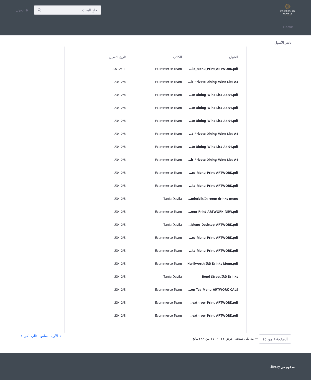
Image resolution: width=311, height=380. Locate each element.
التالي (34, 336)
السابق (44, 336)
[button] (275, 339)
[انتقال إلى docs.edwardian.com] (287, 10)
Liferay (275, 367)
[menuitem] (288, 27)
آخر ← (25, 336)
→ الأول (56, 336)
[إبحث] (39, 10)
